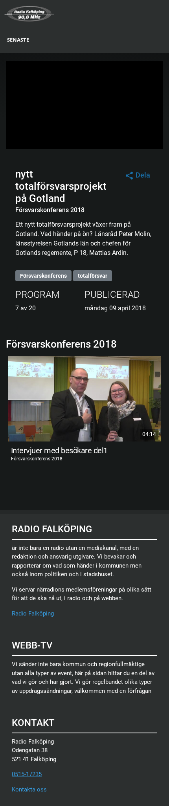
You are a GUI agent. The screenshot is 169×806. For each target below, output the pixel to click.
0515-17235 (27, 774)
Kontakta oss (29, 789)
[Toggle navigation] (164, 13)
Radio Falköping (33, 613)
